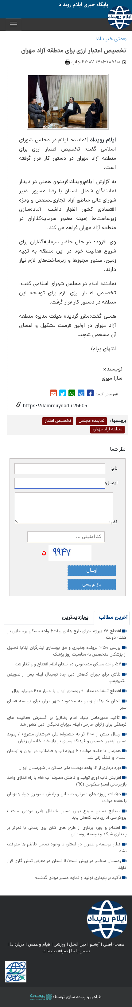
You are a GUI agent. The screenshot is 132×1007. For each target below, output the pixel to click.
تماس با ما (80, 951)
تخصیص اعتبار (58, 420)
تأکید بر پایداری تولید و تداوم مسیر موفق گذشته (78, 878)
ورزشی (59, 944)
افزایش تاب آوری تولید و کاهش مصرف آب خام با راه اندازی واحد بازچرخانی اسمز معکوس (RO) (66, 781)
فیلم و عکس (39, 944)
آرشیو (94, 944)
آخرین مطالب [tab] (113, 617)
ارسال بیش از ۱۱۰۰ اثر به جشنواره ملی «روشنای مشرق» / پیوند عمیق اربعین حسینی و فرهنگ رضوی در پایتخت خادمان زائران (66, 738)
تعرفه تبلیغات (55, 951)
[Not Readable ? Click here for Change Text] (44, 553)
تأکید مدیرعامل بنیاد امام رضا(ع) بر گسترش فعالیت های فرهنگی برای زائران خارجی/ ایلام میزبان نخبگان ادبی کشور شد (66, 721)
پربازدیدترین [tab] (75, 617)
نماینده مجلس (91, 420)
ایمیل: (111, 483)
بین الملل (77, 944)
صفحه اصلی (114, 944)
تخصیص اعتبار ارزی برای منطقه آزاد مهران (73, 51)
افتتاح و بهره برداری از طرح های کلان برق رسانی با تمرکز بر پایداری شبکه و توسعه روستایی (66, 831)
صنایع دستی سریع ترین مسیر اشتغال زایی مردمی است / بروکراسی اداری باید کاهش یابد (66, 814)
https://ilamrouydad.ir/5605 (54, 406)
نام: (114, 468)
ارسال (92, 570)
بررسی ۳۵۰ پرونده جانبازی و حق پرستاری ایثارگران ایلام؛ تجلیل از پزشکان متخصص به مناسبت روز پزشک (66, 651)
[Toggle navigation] (13, 24)
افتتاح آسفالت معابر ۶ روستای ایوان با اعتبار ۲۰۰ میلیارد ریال (67, 691)
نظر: (115, 522)
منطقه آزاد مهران (107, 429)
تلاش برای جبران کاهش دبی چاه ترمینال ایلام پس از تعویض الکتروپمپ (66, 678)
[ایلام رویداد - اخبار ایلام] (107, 919)
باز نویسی (91, 584)
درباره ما (17, 944)
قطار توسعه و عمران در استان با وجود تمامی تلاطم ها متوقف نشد (66, 848)
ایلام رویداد (103, 140)
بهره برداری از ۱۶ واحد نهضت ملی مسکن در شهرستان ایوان (70, 768)
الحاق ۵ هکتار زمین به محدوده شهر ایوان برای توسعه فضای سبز (66, 704)
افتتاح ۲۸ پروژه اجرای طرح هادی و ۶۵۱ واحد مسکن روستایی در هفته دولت (66, 634)
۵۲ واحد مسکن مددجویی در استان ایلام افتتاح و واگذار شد (68, 664)
